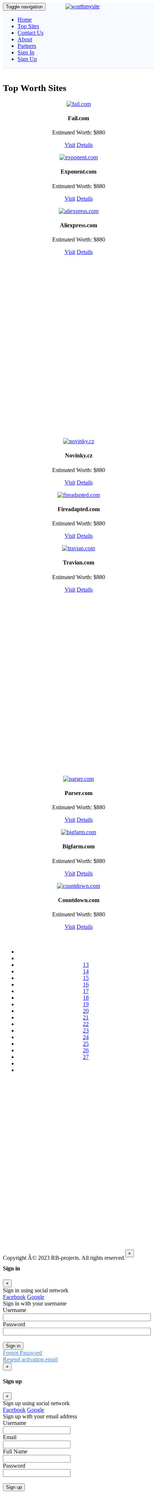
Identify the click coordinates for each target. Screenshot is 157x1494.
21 (86, 1017)
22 (86, 1024)
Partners (27, 46)
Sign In (26, 52)
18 (86, 998)
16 (86, 984)
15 (86, 978)
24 (86, 1037)
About (25, 39)
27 (86, 1057)
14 (86, 971)
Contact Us (30, 33)
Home (25, 19)
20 (86, 1011)
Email (9, 1437)
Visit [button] (70, 145)
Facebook (14, 1297)
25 (86, 1044)
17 (86, 991)
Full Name (15, 1451)
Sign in (13, 1346)
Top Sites (28, 26)
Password (14, 1466)
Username (14, 1423)
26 (86, 1050)
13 (86, 965)
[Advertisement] (78, 346)
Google (35, 1297)
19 (86, 1004)
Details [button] (85, 145)
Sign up (14, 1487)
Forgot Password (22, 1353)
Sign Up (27, 59)
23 (86, 1030)
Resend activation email (30, 1359)
